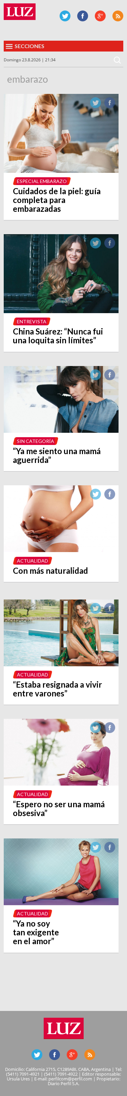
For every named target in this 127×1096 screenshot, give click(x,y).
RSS (117, 16)
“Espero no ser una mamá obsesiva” (59, 808)
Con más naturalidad (50, 570)
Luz (20, 11)
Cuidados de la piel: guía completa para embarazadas (57, 200)
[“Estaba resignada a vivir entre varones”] (61, 664)
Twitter (65, 16)
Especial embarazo (42, 181)
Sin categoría (35, 441)
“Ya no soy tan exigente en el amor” (36, 932)
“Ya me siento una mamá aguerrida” (57, 455)
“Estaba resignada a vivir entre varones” (57, 688)
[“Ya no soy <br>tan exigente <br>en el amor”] (61, 903)
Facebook (82, 16)
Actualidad (32, 561)
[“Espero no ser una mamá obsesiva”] (61, 783)
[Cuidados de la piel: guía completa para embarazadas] (61, 171)
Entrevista (31, 321)
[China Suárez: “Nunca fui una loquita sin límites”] (61, 311)
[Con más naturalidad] (61, 550)
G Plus (100, 16)
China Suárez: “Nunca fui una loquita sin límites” (58, 335)
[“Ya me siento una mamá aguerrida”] (61, 430)
